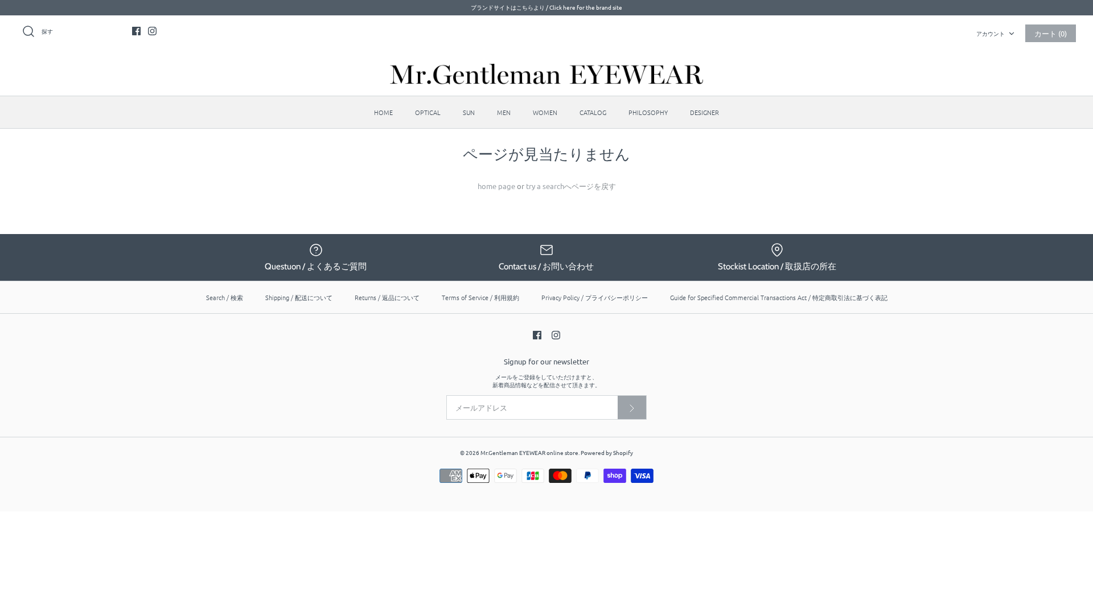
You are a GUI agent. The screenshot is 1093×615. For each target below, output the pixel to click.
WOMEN (545, 112)
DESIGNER (704, 112)
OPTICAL (428, 112)
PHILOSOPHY (648, 112)
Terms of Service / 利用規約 (480, 297)
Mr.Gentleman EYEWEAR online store (529, 452)
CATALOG (593, 112)
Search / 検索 (224, 297)
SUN (469, 112)
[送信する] (632, 407)
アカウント (990, 33)
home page (496, 186)
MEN (504, 112)
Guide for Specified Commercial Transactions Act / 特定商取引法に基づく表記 (778, 297)
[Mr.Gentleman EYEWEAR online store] (546, 74)
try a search (545, 186)
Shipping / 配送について (298, 297)
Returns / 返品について (387, 297)
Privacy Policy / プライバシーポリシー (594, 297)
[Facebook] (136, 31)
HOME (383, 112)
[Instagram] (152, 31)
